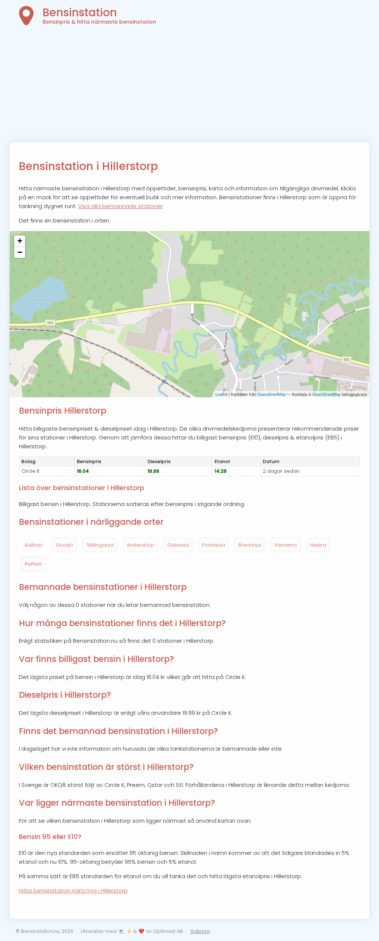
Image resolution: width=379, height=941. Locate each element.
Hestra (318, 545)
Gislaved (178, 545)
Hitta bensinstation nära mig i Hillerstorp (73, 890)
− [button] (19, 252)
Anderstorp (140, 545)
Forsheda (213, 545)
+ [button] (19, 240)
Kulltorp (34, 545)
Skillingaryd (100, 545)
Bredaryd (249, 545)
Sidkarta (200, 931)
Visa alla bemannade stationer (120, 206)
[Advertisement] (190, 87)
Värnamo (285, 545)
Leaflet (221, 394)
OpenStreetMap (271, 394)
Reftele (33, 564)
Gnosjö (64, 545)
